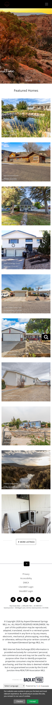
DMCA (26, 582)
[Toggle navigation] (46, 4)
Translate (45, 686)
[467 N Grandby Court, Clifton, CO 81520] (26, 337)
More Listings (27, 542)
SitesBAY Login (26, 591)
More (28, 77)
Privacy (26, 574)
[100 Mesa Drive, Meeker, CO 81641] (26, 117)
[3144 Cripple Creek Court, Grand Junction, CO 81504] (26, 293)
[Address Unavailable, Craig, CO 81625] (26, 469)
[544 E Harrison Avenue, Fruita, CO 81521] (26, 381)
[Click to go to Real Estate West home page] (7, 4)
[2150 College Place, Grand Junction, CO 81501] (26, 513)
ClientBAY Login (26, 586)
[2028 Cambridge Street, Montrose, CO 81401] (26, 249)
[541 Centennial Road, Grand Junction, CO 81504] (26, 425)
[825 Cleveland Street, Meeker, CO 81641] (26, 161)
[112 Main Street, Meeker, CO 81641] (26, 205)
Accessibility (26, 578)
